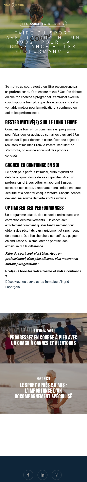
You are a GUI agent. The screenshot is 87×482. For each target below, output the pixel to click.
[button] (81, 5)
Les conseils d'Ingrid (43, 23)
